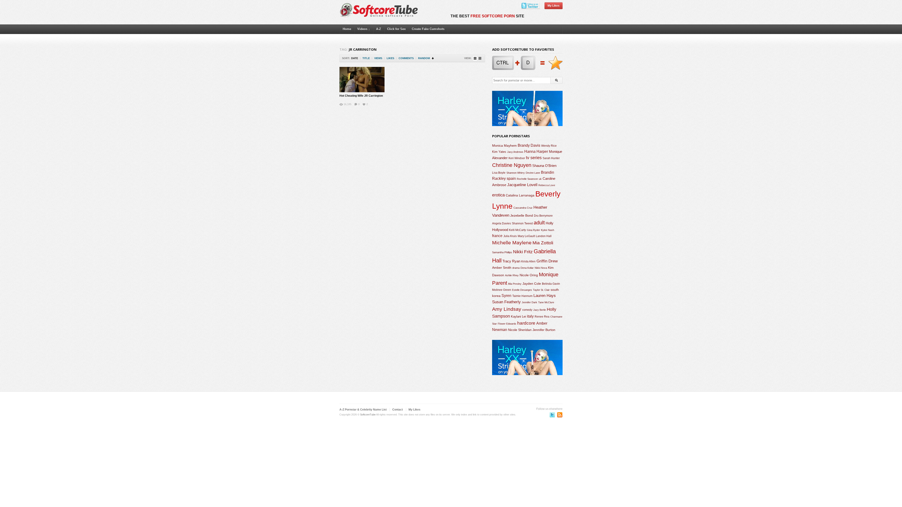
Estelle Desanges (522, 289)
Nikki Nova (541, 267)
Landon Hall (544, 236)
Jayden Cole (531, 283)
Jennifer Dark (529, 302)
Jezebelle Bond (521, 215)
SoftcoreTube (368, 414)
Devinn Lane (533, 172)
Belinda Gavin (551, 283)
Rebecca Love (546, 185)
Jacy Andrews (515, 151)
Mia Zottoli (543, 242)
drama (516, 267)
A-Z (378, 29)
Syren (506, 296)
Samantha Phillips (502, 252)
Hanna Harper (536, 152)
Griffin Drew (547, 261)
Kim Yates (499, 152)
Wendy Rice (549, 145)
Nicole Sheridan (520, 330)
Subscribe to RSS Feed (560, 415)
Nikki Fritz (523, 251)
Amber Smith (501, 267)
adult (539, 223)
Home (347, 29)
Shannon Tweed (522, 223)
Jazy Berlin (539, 309)
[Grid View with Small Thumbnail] (475, 58)
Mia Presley (514, 283)
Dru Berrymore (543, 215)
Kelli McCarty (517, 229)
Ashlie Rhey (512, 275)
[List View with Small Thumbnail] (480, 58)
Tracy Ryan (511, 261)
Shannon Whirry (515, 172)
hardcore (526, 323)
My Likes (554, 5)
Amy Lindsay (506, 309)
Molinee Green (501, 289)
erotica (498, 195)
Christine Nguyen (511, 165)
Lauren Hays (544, 295)
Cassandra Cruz (523, 207)
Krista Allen (528, 261)
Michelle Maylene (512, 242)
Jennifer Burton (544, 330)
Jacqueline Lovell (522, 185)
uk (540, 178)
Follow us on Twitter (552, 415)
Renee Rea (542, 316)
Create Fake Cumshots (428, 29)
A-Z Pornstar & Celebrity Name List (363, 409)
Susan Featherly (506, 302)
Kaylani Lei (518, 316)
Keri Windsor (517, 158)
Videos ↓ (363, 29)
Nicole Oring (529, 275)
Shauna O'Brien (544, 166)
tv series (534, 157)
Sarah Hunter (551, 158)
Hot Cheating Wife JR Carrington (361, 95)
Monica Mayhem (504, 145)
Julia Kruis (510, 236)
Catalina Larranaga (520, 195)
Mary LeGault (526, 236)
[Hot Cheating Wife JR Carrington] (362, 79)
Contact (397, 409)
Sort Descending (433, 58)
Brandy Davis (529, 145)
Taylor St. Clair (541, 289)
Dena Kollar (527, 267)
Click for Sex (396, 29)
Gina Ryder (533, 230)
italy (530, 316)
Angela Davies (501, 223)
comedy (527, 309)
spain (511, 179)
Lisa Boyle (498, 172)
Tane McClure (546, 302)
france (497, 236)
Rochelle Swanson (527, 178)
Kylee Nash (547, 230)
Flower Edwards (507, 323)
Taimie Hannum (522, 296)
